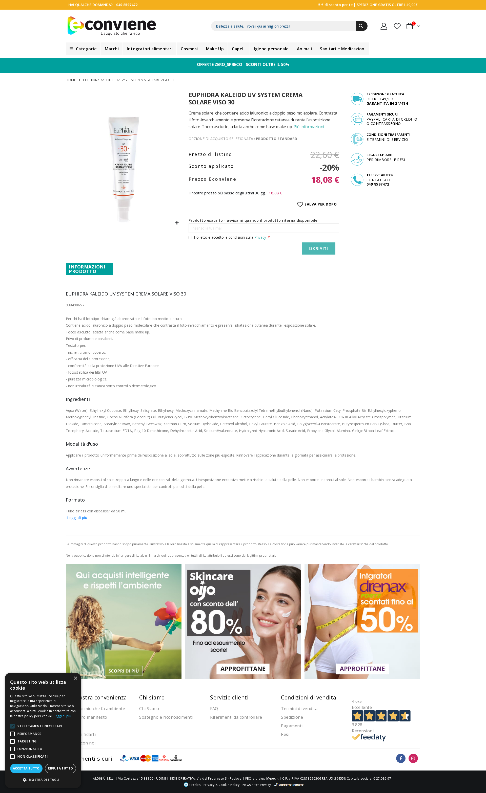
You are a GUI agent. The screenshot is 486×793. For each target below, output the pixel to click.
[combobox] (289, 26)
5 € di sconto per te (335, 4)
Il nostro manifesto (87, 717)
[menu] (243, 48)
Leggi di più (77, 517)
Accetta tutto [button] (26, 768)
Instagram (413, 758)
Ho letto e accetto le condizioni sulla (230, 237)
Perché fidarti (82, 734)
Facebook (401, 758)
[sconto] (243, 621)
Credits (194, 785)
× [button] (75, 678)
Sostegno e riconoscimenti (166, 717)
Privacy (260, 237)
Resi (285, 734)
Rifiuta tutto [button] (60, 768)
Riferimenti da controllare (236, 717)
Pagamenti (292, 726)
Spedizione (292, 717)
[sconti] (362, 621)
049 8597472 (126, 4)
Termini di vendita (299, 708)
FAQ (214, 708)
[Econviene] (112, 26)
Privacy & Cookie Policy (222, 785)
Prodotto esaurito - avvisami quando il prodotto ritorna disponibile (253, 220)
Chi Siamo (149, 708)
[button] (177, 223)
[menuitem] (83, 48)
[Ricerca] (362, 26)
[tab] (89, 269)
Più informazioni (309, 126)
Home (71, 80)
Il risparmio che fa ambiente (96, 708)
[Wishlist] (397, 26)
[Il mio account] (384, 26)
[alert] (43, 730)
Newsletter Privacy (256, 785)
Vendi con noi (82, 743)
